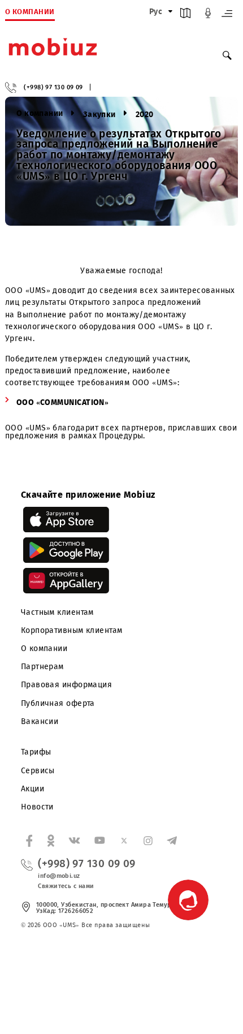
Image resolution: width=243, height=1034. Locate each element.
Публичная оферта (58, 703)
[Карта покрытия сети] (185, 15)
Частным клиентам (57, 612)
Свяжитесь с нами (66, 886)
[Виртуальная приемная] (208, 15)
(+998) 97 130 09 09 (53, 87)
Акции (32, 789)
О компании (44, 648)
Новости (37, 807)
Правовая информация (66, 685)
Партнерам (42, 666)
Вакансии (40, 721)
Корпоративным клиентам (72, 630)
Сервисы (38, 771)
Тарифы (36, 752)
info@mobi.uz (59, 876)
